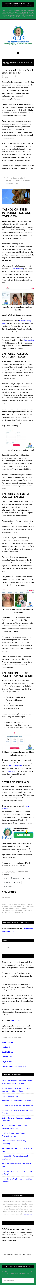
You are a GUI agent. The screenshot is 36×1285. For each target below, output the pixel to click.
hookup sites (29, 340)
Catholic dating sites (25, 906)
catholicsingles (21, 908)
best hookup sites (15, 765)
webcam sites (27, 1214)
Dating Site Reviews (25, 904)
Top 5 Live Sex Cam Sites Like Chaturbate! (17, 1101)
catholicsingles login (10, 910)
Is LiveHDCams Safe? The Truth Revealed (17, 1105)
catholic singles (8, 908)
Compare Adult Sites (18, 35)
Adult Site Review (10, 904)
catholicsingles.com (16, 912)
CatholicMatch (17, 269)
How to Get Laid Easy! (10, 1096)
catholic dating (10, 906)
